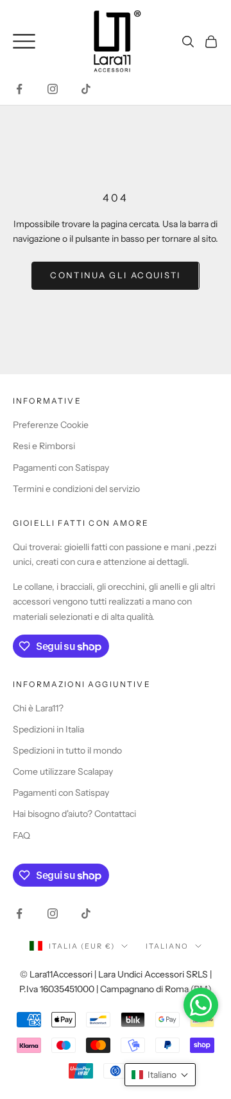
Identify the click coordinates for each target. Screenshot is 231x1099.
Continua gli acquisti (115, 275)
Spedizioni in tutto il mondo (67, 750)
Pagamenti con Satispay (61, 467)
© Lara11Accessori (56, 974)
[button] (160, 1075)
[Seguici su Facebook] (19, 89)
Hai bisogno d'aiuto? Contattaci (74, 813)
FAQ (21, 835)
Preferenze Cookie (51, 425)
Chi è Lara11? (38, 708)
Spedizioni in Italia (48, 729)
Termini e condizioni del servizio (76, 488)
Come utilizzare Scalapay (63, 771)
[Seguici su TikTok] (86, 89)
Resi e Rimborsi (44, 446)
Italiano (167, 946)
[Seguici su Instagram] (52, 89)
